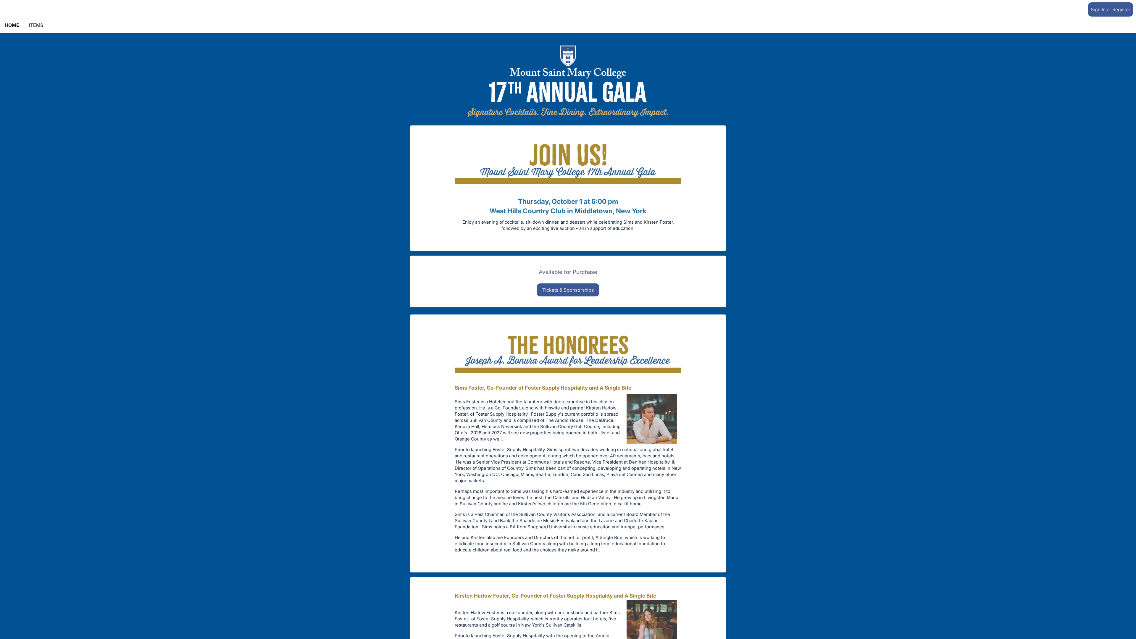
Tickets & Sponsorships (568, 290)
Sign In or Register (1110, 9)
